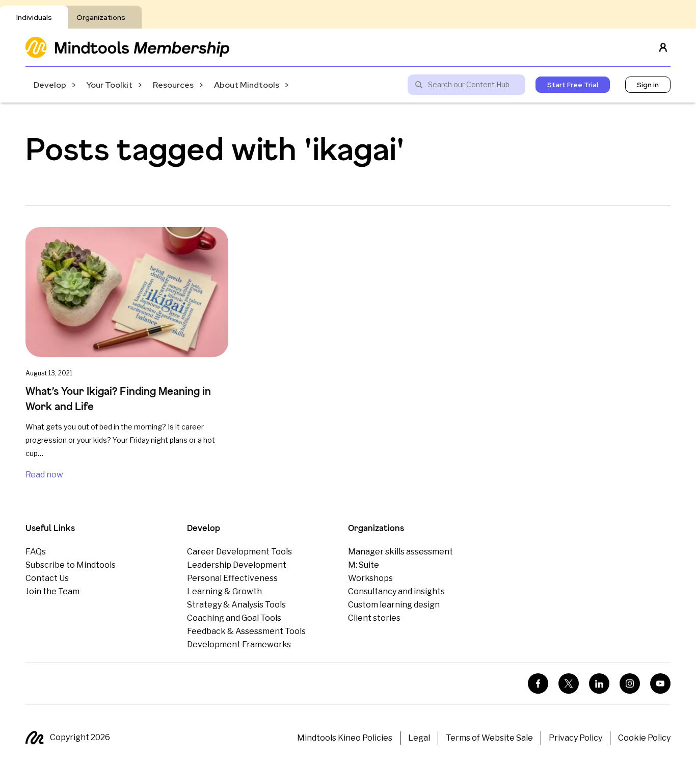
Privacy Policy (575, 738)
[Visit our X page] (568, 683)
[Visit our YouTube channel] (660, 683)
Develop (50, 85)
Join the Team (52, 591)
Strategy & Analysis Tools (236, 605)
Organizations (100, 17)
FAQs (35, 551)
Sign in (648, 84)
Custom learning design (394, 605)
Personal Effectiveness (232, 578)
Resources (173, 85)
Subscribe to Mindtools (70, 565)
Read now (44, 474)
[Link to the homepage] (127, 47)
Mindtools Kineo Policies (344, 738)
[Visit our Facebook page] (538, 683)
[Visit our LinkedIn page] (599, 683)
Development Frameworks (239, 644)
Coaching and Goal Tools (234, 618)
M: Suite (363, 565)
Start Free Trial (572, 84)
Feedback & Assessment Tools (246, 631)
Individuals (34, 17)
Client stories (374, 618)
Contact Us (47, 578)
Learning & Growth (224, 591)
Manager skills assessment (400, 551)
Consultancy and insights (396, 591)
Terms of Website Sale (489, 738)
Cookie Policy (644, 738)
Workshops (370, 578)
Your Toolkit (109, 85)
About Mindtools (246, 85)
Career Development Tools (239, 551)
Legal (419, 738)
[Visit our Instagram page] (630, 683)
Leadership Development (236, 565)
